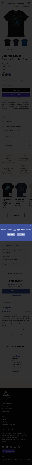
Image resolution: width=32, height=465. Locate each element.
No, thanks (21, 234)
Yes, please (11, 234)
